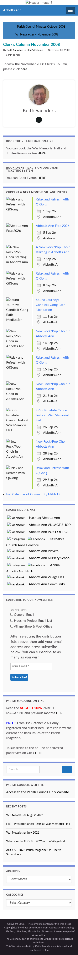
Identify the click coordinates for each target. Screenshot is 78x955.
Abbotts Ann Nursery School (48, 558)
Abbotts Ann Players (42, 551)
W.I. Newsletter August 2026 (24, 815)
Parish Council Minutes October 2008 (41, 26)
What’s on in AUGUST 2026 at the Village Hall (35, 841)
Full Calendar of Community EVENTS (33, 494)
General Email (23, 614)
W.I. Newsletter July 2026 (22, 832)
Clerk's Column (35, 50)
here (24, 69)
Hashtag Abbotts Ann (43, 517)
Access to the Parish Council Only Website (37, 792)
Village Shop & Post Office (32, 626)
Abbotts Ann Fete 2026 (52, 225)
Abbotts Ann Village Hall (45, 577)
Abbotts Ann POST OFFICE (47, 532)
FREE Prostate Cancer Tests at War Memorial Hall (52, 415)
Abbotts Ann (12, 10)
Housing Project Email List (32, 620)
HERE (41, 153)
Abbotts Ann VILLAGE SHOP (48, 524)
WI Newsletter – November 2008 (36, 34)
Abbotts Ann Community (45, 584)
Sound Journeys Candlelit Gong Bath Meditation (50, 304)
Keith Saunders (15, 50)
